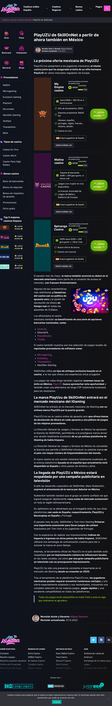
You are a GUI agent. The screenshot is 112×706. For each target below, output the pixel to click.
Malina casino (59, 161)
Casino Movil (9, 155)
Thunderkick (9, 127)
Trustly (41, 339)
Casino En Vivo (11, 149)
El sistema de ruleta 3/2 (95, 668)
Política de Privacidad (10, 664)
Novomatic (8, 109)
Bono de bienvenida (13, 181)
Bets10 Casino (35, 671)
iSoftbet (7, 121)
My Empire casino (59, 87)
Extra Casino (34, 653)
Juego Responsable (9, 675)
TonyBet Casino (35, 664)
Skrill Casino (62, 664)
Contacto (4, 653)
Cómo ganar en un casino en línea (98, 673)
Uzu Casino (33, 675)
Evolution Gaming (12, 97)
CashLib (41, 329)
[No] (108, 698)
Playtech (7, 103)
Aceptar (56, 702)
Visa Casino (61, 657)
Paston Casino (35, 668)
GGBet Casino (35, 657)
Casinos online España (31, 8)
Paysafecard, (44, 335)
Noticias (27, 20)
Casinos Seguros (56, 8)
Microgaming (9, 91)
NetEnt (6, 85)
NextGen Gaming (11, 115)
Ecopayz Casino (63, 675)
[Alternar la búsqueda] (107, 8)
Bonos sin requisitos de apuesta (13, 195)
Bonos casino (79, 8)
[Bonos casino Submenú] (91, 8)
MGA (5, 133)
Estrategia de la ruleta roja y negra (97, 662)
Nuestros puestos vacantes (13, 660)
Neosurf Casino (63, 660)
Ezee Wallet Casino (65, 653)
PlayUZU (58, 384)
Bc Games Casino (36, 660)
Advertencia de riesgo (10, 668)
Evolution (42, 358)
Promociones (9, 202)
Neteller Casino (63, 668)
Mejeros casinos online (12, 20)
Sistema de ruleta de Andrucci (94, 655)
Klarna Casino (62, 671)
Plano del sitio (7, 671)
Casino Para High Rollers (12, 163)
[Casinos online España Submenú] (47, 8)
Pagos (99, 6)
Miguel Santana (79, 616)
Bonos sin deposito (13, 187)
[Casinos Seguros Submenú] (71, 8)
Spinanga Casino (60, 227)
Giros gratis (9, 208)
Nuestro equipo (7, 657)
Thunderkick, (44, 361)
